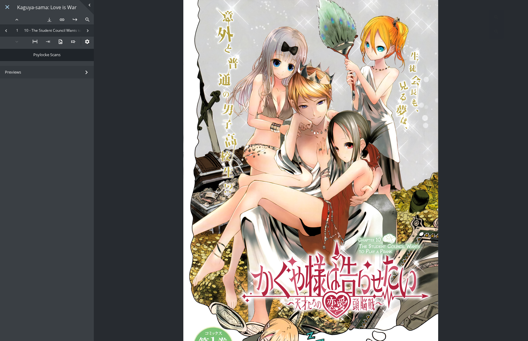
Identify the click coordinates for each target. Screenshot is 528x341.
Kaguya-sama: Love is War (47, 7)
